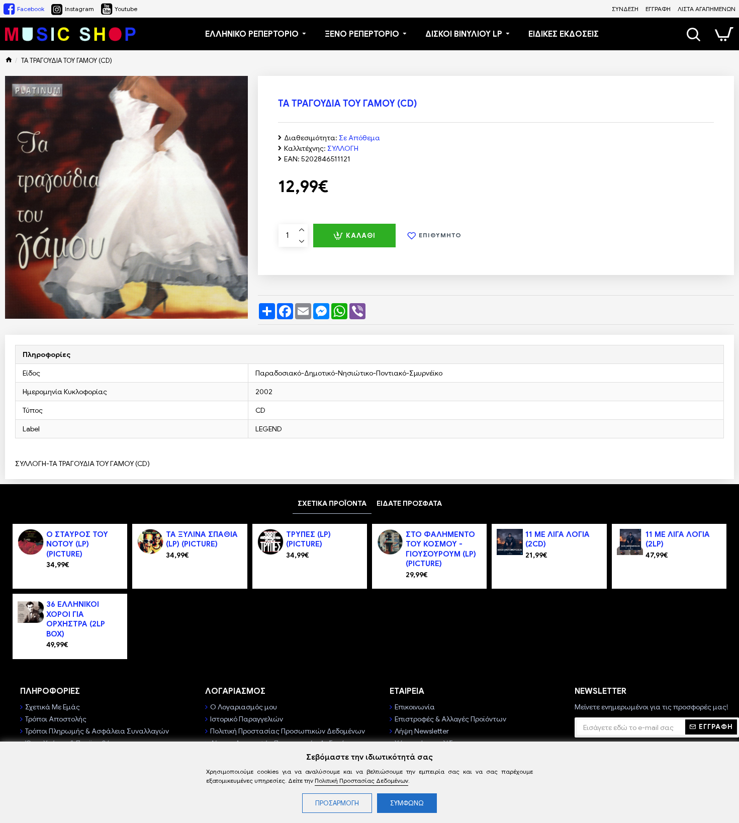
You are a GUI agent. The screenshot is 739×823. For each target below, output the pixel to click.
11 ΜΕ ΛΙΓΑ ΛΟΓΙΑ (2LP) (677, 539)
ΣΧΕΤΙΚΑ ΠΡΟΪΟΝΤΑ (332, 503)
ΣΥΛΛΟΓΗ (342, 148)
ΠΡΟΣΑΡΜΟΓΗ (337, 803)
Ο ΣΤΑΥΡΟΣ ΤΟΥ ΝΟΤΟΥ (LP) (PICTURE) (77, 544)
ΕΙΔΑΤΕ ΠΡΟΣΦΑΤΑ (409, 503)
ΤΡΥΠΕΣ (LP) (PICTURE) (308, 539)
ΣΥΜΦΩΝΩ (407, 803)
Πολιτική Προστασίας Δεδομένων (361, 780)
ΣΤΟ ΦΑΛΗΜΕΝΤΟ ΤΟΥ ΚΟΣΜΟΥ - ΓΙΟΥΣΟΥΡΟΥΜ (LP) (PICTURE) (441, 549)
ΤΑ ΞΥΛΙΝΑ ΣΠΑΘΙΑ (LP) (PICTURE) (202, 539)
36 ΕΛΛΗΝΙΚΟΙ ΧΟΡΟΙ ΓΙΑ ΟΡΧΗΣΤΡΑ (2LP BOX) (75, 619)
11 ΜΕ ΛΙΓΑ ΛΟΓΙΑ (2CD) (557, 539)
